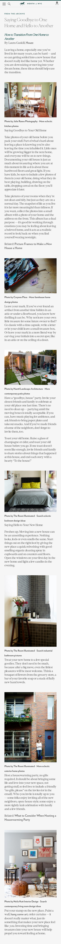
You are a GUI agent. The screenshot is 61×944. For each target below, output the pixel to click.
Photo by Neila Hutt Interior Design (21, 901)
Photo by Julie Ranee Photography (20, 121)
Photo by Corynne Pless (15, 297)
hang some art (19, 914)
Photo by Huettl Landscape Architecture (23, 389)
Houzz (29, 42)
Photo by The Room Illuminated (19, 516)
